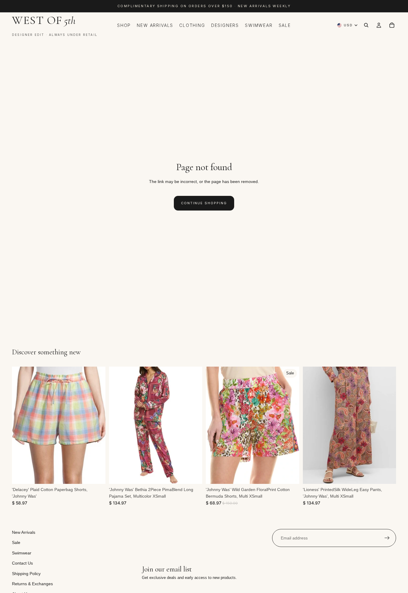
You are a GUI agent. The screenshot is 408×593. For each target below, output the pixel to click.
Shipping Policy (26, 573)
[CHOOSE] (96, 474)
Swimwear (21, 553)
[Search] (366, 25)
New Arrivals (23, 532)
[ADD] (193, 474)
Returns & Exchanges (32, 583)
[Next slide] (96, 425)
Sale (16, 542)
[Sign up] (387, 538)
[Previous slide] (21, 425)
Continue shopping (204, 203)
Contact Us (22, 563)
